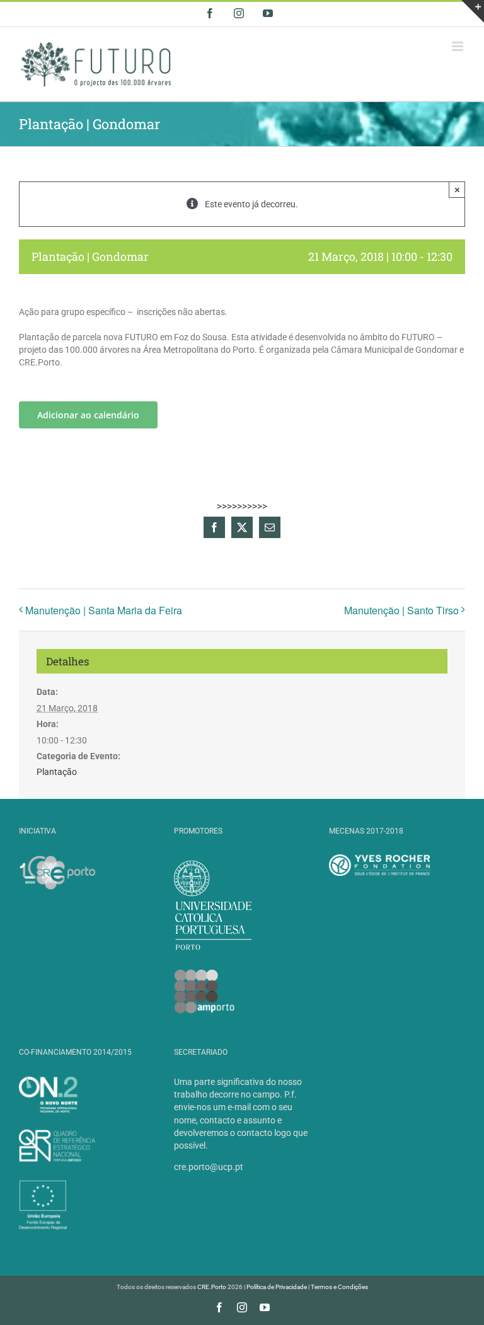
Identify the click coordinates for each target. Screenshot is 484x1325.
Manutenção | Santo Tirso (401, 610)
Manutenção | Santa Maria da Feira (103, 610)
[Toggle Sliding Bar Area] (472, 11)
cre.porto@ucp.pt (208, 1167)
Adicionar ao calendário (88, 415)
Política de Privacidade (276, 1286)
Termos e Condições (339, 1286)
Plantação (57, 772)
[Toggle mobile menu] (458, 46)
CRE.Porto (212, 1286)
